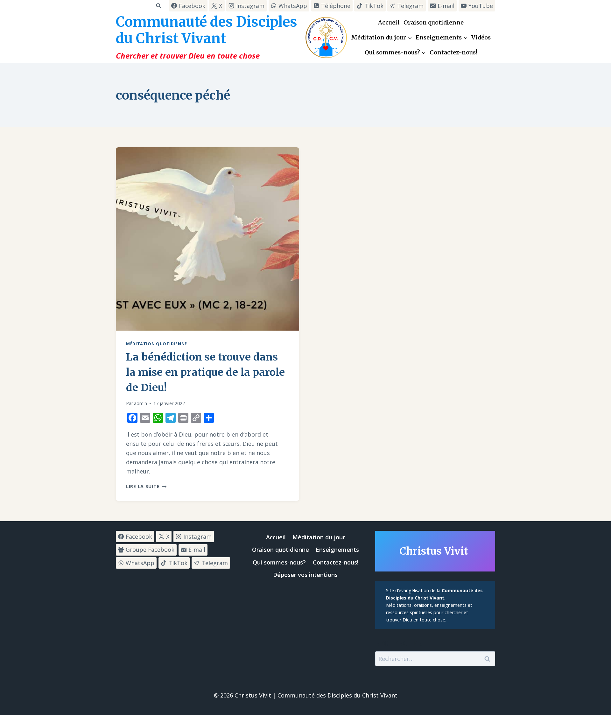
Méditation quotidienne (156, 344)
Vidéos (481, 37)
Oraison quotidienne (434, 22)
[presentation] (207, 239)
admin (140, 403)
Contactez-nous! (453, 52)
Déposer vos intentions (305, 574)
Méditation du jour (318, 537)
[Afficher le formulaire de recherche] (158, 5)
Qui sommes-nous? (279, 562)
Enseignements (337, 549)
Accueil (389, 22)
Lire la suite (146, 486)
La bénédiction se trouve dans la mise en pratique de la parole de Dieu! (205, 372)
